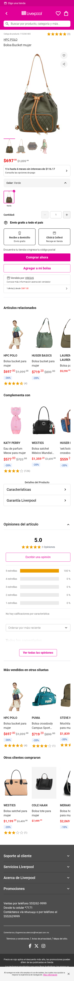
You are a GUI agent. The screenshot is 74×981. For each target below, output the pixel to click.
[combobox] (38, 627)
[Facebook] (30, 946)
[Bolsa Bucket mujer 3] (32, 146)
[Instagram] (43, 946)
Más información (50, 975)
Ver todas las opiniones (38, 652)
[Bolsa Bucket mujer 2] (21, 146)
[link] (16, 350)
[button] (57, 34)
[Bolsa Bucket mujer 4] (44, 146)
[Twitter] (36, 946)
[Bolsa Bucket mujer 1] (9, 146)
